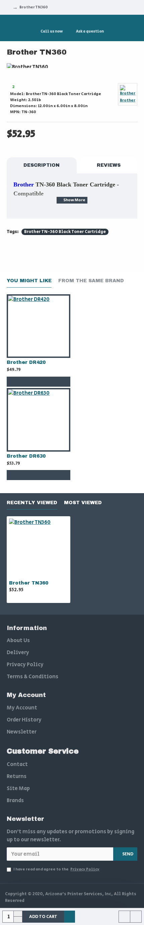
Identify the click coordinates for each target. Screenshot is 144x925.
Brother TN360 (28, 583)
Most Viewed (83, 502)
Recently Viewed (32, 502)
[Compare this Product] (52, 382)
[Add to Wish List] (38, 382)
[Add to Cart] (25, 382)
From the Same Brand (91, 280)
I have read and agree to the (56, 869)
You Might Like (29, 280)
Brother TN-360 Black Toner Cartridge (65, 232)
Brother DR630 (26, 456)
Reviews (109, 165)
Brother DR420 (26, 362)
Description (41, 165)
